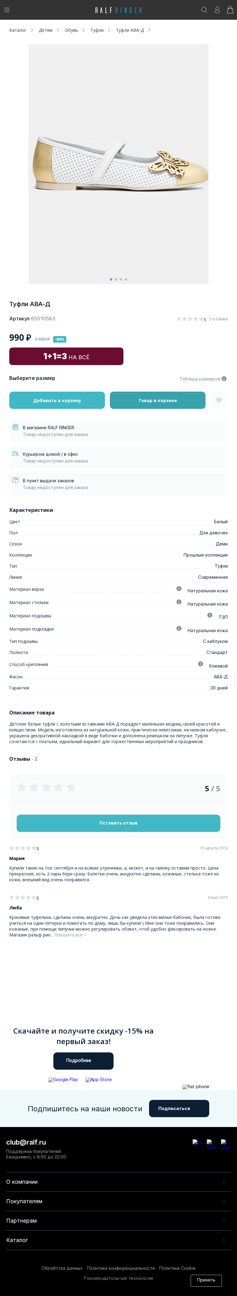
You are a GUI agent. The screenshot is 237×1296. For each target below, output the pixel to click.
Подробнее (78, 1061)
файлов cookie (107, 1283)
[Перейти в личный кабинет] (217, 11)
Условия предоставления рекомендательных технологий (99, 1289)
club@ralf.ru (26, 1142)
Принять (206, 1280)
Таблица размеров (200, 378)
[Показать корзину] (230, 11)
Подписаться (174, 1108)
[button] (111, 279)
